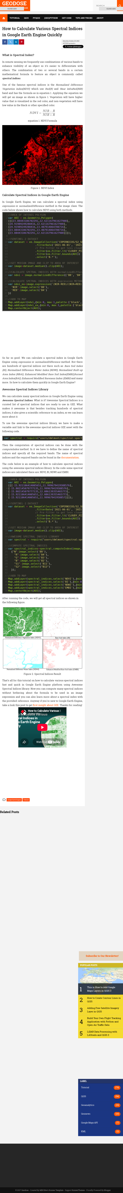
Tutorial (26, 800)
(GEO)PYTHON (51, 18)
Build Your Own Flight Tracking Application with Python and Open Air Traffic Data (104, 1021)
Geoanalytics (87, 1105)
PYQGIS (36, 18)
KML (83, 1131)
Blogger (107, 1190)
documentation (70, 457)
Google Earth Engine (14, 800)
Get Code (66, 18)
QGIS (26, 18)
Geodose (24, 1190)
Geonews (85, 1113)
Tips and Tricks (84, 18)
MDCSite (43, 1190)
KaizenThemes (78, 1190)
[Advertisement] (42, 332)
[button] (42, 812)
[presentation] (42, 112)
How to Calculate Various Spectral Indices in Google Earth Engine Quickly (42, 31)
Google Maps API (89, 1122)
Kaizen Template (56, 1190)
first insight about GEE (45, 705)
